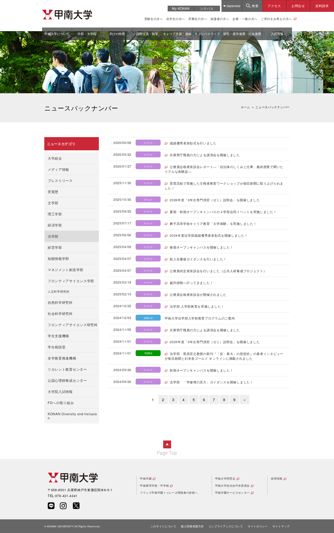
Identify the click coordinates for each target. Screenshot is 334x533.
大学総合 (55, 158)
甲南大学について (57, 33)
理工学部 (55, 213)
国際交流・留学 (147, 33)
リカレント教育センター (67, 369)
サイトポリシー (258, 526)
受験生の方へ (153, 19)
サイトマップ (281, 526)
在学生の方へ (175, 19)
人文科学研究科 (59, 291)
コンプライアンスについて (225, 526)
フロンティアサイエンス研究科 (73, 324)
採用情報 (276, 478)
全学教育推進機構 (62, 358)
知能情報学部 (58, 258)
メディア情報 (58, 169)
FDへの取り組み (61, 402)
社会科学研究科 (60, 313)
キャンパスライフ (207, 33)
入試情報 (277, 33)
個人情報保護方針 (192, 526)
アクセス (274, 5)
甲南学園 (146, 478)
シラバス (207, 8)
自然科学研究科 (60, 302)
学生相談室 (57, 346)
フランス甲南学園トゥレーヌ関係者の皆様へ (169, 492)
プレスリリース (60, 180)
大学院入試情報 (60, 391)
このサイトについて (163, 526)
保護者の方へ (219, 19)
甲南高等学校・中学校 (154, 485)
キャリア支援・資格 (177, 33)
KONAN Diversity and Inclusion (72, 415)
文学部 (53, 202)
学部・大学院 (86, 33)
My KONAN (180, 8)
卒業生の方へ (197, 19)
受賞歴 (53, 191)
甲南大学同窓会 (225, 478)
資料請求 (322, 5)
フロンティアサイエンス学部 (71, 280)
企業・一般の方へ (244, 19)
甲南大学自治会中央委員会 (232, 485)
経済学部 (55, 225)
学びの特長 (117, 33)
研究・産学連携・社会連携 (242, 33)
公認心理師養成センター (67, 380)
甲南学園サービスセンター (232, 492)
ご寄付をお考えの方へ (276, 19)
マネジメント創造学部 (65, 269)
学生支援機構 (58, 335)
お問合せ (298, 5)
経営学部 (55, 247)
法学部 (53, 236)
